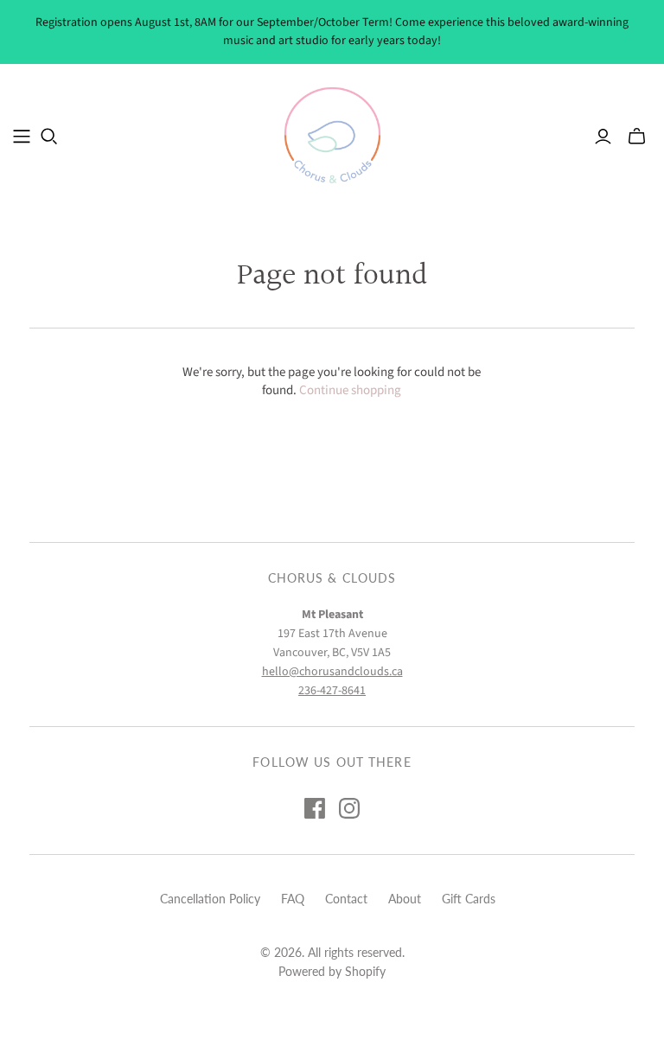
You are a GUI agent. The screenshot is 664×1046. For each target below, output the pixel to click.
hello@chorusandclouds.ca (332, 671)
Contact (346, 898)
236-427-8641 (332, 690)
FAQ (292, 898)
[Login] (603, 136)
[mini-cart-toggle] (636, 136)
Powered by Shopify (332, 971)
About (404, 898)
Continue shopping (350, 390)
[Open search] (49, 136)
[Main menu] (21, 136)
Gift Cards (468, 898)
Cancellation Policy (210, 898)
